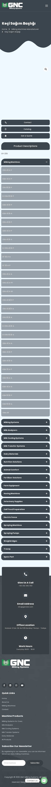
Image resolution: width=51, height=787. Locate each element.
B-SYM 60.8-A (8, 334)
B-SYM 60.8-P (8, 196)
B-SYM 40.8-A (8, 326)
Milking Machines (12, 162)
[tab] (25, 162)
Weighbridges (10, 541)
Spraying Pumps (11, 533)
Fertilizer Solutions (13, 477)
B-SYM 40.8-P (8, 248)
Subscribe (34, 763)
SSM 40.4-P (7, 231)
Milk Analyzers (10, 430)
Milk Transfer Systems (14, 446)
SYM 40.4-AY (7, 291)
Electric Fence (10, 517)
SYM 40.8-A (7, 239)
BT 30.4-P (6, 265)
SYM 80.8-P (7, 187)
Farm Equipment (11, 485)
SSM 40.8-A (7, 360)
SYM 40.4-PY (7, 283)
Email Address (25, 603)
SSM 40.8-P (7, 352)
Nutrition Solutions (13, 462)
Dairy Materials (11, 454)
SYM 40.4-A (7, 274)
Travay (7, 549)
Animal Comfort (11, 470)
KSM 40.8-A (7, 213)
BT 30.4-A (6, 257)
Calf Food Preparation (14, 509)
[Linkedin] (10, 685)
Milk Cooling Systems (14, 438)
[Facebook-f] (4, 685)
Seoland (35, 782)
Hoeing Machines (12, 493)
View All (5, 412)
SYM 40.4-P (7, 170)
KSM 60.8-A (7, 404)
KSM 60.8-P (7, 395)
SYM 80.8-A (7, 317)
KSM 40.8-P (7, 205)
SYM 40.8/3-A (8, 308)
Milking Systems (11, 422)
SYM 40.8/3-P (8, 300)
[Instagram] (16, 685)
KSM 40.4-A (7, 386)
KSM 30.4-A (7, 378)
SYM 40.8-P (7, 222)
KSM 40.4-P (7, 179)
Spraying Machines (13, 525)
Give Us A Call (25, 582)
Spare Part (9, 557)
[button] (25, 146)
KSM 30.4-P (7, 369)
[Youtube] (22, 685)
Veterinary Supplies (13, 501)
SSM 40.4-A (7, 343)
